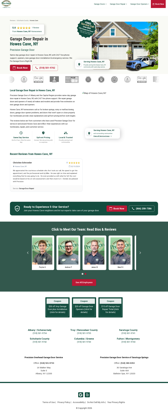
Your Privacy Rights (116, 402)
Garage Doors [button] (99, 4)
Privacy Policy (63, 402)
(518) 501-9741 (128, 333)
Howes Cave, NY (21, 166)
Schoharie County (22, 20)
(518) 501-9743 (84, 342)
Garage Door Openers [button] (139, 4)
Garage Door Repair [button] (118, 4)
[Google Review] (55, 79)
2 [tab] (85, 274)
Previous (28, 253)
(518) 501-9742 (47, 67)
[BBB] (71, 79)
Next (140, 253)
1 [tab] (82, 274)
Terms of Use (48, 402)
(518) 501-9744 (128, 342)
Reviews (12, 20)
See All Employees (84, 282)
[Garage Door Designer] (88, 79)
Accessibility (79, 402)
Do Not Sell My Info (96, 402)
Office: (43, 363)
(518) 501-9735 (84, 333)
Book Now (22, 67)
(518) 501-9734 (40, 333)
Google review (80, 394)
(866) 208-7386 (144, 208)
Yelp (87, 394)
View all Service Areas (101, 136)
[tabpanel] (45, 252)
